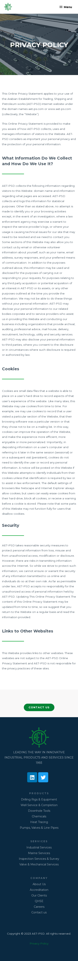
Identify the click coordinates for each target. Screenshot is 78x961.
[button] (39, 707)
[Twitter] (43, 777)
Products (39, 793)
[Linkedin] (32, 777)
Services (39, 841)
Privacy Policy (39, 943)
